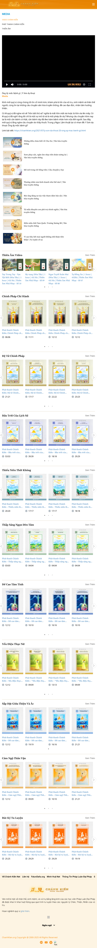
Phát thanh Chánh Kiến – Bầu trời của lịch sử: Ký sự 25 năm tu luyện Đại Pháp (35, 451)
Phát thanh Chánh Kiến (13, 24)
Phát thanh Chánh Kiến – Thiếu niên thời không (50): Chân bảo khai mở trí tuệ (12, 510)
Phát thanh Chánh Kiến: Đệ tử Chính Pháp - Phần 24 (56, 391)
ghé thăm (25, 921)
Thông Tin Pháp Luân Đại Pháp (77, 886)
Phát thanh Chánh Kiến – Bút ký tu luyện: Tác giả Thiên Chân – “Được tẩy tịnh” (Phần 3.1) (35, 863)
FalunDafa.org (38, 886)
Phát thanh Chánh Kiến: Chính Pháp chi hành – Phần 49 (35, 332)
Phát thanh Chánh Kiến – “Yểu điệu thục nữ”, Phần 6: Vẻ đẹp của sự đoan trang (82, 689)
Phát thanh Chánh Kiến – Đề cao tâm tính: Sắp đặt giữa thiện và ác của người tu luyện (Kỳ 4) (12, 749)
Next (93, 269)
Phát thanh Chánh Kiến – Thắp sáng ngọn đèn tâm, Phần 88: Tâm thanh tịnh (59, 570)
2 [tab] (48, 287)
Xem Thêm (90, 255)
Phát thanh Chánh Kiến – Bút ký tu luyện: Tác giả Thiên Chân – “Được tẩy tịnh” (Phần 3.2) (12, 863)
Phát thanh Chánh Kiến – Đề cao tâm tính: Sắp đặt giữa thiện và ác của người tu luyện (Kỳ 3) (35, 749)
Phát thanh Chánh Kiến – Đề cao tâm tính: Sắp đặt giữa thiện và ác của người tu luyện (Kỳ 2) (58, 749)
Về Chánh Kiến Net (11, 886)
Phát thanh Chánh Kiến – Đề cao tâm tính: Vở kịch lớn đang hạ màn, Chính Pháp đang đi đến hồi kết (82, 630)
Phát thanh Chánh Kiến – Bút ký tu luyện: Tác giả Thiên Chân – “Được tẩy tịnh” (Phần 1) (82, 863)
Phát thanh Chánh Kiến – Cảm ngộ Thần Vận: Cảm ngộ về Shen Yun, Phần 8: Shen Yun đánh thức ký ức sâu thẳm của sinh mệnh (35, 804)
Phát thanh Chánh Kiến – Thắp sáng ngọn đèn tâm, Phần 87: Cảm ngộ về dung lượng (82, 570)
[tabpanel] (12, 272)
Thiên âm (6, 28)
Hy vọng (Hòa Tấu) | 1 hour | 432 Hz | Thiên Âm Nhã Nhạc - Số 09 (35, 277)
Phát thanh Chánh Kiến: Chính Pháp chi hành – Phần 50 (12, 332)
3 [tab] (52, 287)
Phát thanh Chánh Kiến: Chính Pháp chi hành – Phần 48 (58, 332)
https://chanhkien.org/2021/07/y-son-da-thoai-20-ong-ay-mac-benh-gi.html (50, 130)
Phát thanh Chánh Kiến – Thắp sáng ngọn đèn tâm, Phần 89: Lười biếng (35, 570)
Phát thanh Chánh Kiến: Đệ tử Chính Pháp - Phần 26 (10, 391)
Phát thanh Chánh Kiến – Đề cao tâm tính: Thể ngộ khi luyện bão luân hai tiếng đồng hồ (33, 630)
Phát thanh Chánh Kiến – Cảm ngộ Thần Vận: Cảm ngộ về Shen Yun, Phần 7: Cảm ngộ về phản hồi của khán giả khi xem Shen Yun (58, 804)
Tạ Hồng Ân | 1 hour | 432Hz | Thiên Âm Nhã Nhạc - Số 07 (82, 277)
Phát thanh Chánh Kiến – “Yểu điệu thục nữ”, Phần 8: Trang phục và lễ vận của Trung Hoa (35, 689)
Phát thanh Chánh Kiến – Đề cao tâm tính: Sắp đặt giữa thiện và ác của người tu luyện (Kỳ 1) (81, 749)
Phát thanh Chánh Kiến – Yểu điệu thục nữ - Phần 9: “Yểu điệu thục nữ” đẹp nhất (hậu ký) (12, 689)
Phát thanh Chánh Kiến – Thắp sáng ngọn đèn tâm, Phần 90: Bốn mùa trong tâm (12, 570)
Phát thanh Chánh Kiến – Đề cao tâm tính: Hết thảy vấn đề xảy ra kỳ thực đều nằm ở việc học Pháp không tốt (58, 630)
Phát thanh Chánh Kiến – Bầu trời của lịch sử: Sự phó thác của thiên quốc (57, 451)
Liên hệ (25, 886)
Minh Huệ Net (53, 886)
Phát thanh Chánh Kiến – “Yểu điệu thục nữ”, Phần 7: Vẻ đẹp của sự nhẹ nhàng (58, 689)
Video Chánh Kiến (10, 20)
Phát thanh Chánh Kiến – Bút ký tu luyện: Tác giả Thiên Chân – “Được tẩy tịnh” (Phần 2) (59, 863)
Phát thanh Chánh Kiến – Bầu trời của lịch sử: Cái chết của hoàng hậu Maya (81, 451)
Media (6, 14)
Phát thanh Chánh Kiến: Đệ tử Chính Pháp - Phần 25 (33, 391)
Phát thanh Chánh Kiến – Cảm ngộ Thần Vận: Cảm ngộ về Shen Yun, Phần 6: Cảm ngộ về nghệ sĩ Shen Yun (82, 804)
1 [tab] (44, 287)
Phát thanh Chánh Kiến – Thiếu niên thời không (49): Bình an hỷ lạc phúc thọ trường (35, 510)
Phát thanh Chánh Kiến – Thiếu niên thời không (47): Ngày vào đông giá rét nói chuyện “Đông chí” (82, 510)
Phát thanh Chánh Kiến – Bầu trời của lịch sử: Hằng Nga (10, 451)
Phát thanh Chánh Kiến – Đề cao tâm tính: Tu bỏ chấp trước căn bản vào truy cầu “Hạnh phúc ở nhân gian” (12, 630)
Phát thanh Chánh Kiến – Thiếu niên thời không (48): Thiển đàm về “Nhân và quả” (59, 510)
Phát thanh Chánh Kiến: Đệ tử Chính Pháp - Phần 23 (80, 391)
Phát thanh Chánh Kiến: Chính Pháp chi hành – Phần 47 (82, 332)
